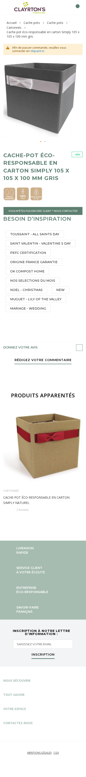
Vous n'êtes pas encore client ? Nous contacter (43, 210)
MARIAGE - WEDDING (28, 308)
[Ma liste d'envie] (67, 7)
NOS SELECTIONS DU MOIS (32, 281)
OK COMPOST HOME (27, 271)
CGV (56, 753)
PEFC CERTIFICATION (28, 253)
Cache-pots (32, 23)
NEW (60, 290)
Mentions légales (39, 753)
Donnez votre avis (20, 347)
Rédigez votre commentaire (43, 360)
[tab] (43, 347)
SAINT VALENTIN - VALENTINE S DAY (40, 243)
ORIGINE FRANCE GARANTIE (34, 262)
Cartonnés (14, 27)
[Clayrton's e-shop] (29, 7)
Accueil (12, 23)
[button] (41, 141)
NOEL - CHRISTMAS (26, 290)
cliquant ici (37, 51)
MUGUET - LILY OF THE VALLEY (36, 299)
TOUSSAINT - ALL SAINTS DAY (34, 234)
